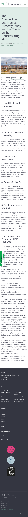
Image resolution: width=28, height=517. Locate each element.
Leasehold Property (18, 396)
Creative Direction (11, 513)
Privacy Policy (4, 503)
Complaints (4, 505)
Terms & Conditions (5, 501)
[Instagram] (2, 439)
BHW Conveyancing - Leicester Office (10, 375)
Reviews (3, 421)
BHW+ (2, 404)
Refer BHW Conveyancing (7, 429)
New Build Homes (18, 43)
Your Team (3, 416)
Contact (3, 414)
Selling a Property (5, 396)
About (2, 411)
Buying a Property (5, 392)
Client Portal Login (5, 431)
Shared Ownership (18, 390)
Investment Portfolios (19, 399)
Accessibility (4, 507)
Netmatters (23, 513)
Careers (3, 424)
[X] (8, 439)
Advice (3, 419)
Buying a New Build (18, 401)
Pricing (3, 426)
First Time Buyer (5, 401)
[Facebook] (5, 439)
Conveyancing (4, 390)
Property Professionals (7, 45)
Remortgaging (4, 399)
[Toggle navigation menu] (25, 4)
